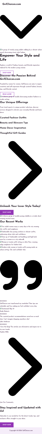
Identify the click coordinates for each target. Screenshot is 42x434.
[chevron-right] (21, 203)
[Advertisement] (21, 30)
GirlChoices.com (11, 4)
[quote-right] (21, 298)
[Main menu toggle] (37, 4)
